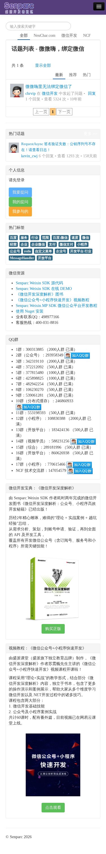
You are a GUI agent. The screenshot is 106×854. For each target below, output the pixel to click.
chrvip (30, 93)
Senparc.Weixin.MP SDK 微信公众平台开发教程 (56, 306)
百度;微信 (60, 238)
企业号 (61, 251)
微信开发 (69, 35)
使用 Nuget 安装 (30, 311)
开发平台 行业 (80, 251)
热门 (87, 75)
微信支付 (66, 244)
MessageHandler (22, 258)
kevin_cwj (29, 156)
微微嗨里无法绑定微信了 (48, 86)
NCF (87, 35)
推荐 (73, 75)
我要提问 (20, 192)
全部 (24, 35)
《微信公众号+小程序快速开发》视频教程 (52, 300)
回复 (92, 93)
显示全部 (43, 65)
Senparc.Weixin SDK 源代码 (39, 283)
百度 (13, 238)
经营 (13, 244)
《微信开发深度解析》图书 (39, 294)
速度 (75, 238)
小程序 (82, 244)
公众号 (15, 251)
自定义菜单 (43, 251)
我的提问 (20, 202)
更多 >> (90, 134)
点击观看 (53, 807)
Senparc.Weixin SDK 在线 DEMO (44, 289)
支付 (52, 244)
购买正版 (53, 629)
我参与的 (20, 211)
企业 (24, 244)
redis (27, 251)
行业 (34, 238)
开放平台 (44, 258)
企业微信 (38, 244)
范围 (45, 238)
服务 (24, 238)
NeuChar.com (44, 35)
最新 (59, 75)
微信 (85, 238)
